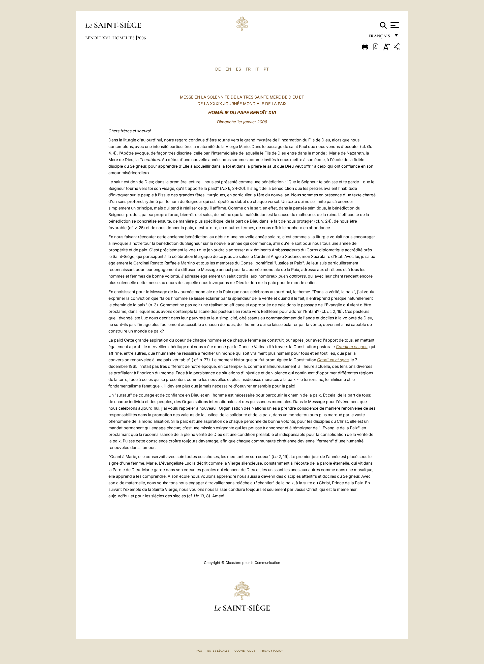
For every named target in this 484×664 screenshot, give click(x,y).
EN (228, 69)
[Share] (397, 47)
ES (238, 69)
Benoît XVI (98, 38)
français (379, 37)
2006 (141, 38)
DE (218, 69)
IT (257, 69)
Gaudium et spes (351, 346)
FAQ (199, 650)
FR (248, 69)
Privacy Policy (271, 650)
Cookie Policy (244, 650)
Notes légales (218, 650)
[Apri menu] (394, 25)
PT (266, 69)
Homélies (124, 38)
